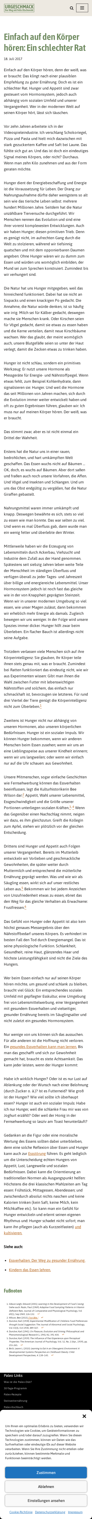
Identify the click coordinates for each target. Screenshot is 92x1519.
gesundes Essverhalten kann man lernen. (43, 1046)
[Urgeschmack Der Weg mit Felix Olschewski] (19, 8)
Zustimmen (46, 1472)
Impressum (75, 1512)
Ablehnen (46, 1486)
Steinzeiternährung (15, 1400)
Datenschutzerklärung (50, 1512)
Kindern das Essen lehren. (30, 1270)
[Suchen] (72, 8)
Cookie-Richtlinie (20, 1512)
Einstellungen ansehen (46, 1500)
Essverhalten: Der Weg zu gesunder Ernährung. (47, 1260)
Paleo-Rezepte (12, 1394)
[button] (84, 1416)
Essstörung (37, 1153)
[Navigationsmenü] (82, 8)
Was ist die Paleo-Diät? (18, 1381)
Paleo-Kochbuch (13, 1407)
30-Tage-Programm (15, 1388)
